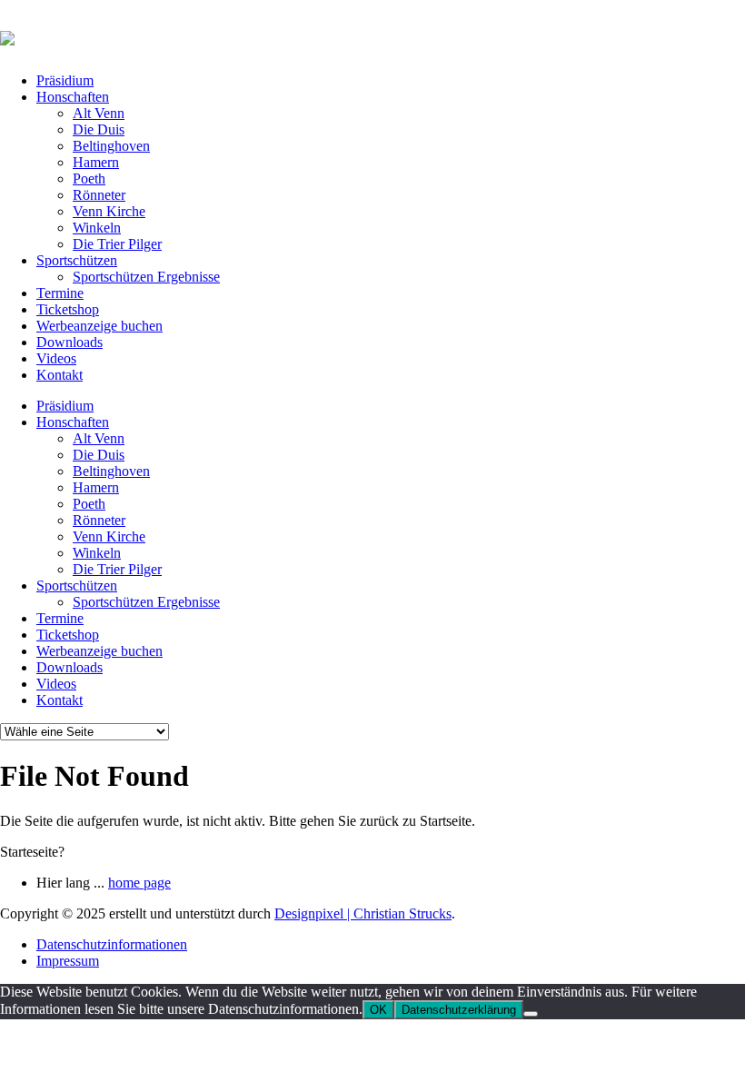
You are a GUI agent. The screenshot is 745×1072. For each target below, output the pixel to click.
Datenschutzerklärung (459, 1010)
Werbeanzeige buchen (99, 325)
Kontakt (59, 374)
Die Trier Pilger (117, 244)
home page (139, 882)
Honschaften (72, 96)
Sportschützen (76, 260)
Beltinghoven (111, 146)
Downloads (69, 342)
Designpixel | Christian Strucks (363, 913)
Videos (56, 358)
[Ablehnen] (530, 1014)
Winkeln (97, 227)
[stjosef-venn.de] (7, 35)
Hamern (96, 162)
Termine (60, 293)
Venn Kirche (109, 211)
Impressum (67, 960)
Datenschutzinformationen (111, 944)
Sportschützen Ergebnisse (146, 276)
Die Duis (98, 129)
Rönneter (99, 195)
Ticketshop (67, 309)
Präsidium (65, 80)
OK (378, 1010)
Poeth (89, 178)
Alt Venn (98, 113)
